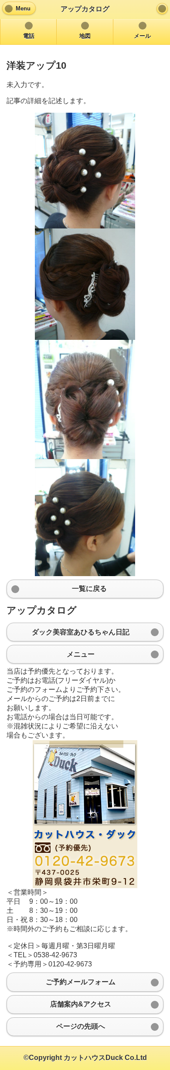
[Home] (162, 8)
